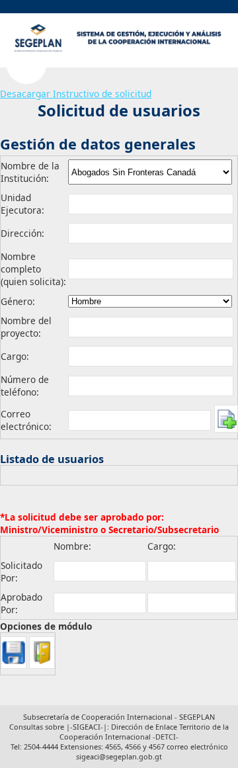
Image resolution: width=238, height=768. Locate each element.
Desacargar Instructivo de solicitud (75, 93)
